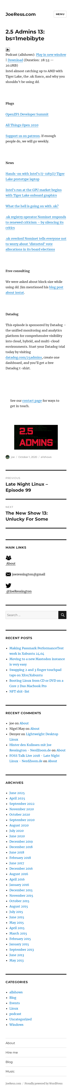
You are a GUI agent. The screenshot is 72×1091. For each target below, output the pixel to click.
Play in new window (51, 55)
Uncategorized (20, 1019)
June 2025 (17, 793)
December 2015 (21, 890)
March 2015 (18, 933)
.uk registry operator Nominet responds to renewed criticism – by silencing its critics (36, 222)
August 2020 (19, 825)
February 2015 (20, 939)
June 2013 (16, 955)
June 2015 (16, 917)
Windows (16, 1025)
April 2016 (17, 879)
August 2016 (18, 874)
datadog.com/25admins (24, 357)
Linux (13, 1008)
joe (13, 456)
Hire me (12, 1052)
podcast (15, 1014)
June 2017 (16, 863)
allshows (46, 456)
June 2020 (17, 836)
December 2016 (21, 868)
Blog (12, 998)
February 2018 (20, 858)
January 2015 (19, 944)
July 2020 (16, 831)
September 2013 (21, 949)
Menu (60, 14)
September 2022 (22, 804)
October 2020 (19, 814)
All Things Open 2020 (22, 125)
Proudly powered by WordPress (44, 1083)
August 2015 (18, 906)
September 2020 (22, 820)
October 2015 (19, 901)
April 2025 (17, 798)
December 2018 (21, 847)
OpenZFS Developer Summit (27, 114)
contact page (32, 401)
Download (15, 60)
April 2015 (17, 928)
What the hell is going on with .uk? (32, 206)
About (11, 563)
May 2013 (16, 960)
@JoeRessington (19, 591)
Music (10, 1071)
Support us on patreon (23, 136)
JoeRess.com (21, 14)
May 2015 (16, 922)
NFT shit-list (19, 691)
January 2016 (19, 885)
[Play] (36, 49)
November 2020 (21, 809)
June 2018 (16, 852)
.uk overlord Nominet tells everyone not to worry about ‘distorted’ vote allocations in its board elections (36, 244)
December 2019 (21, 841)
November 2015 (21, 895)
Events (14, 1003)
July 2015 (16, 912)
